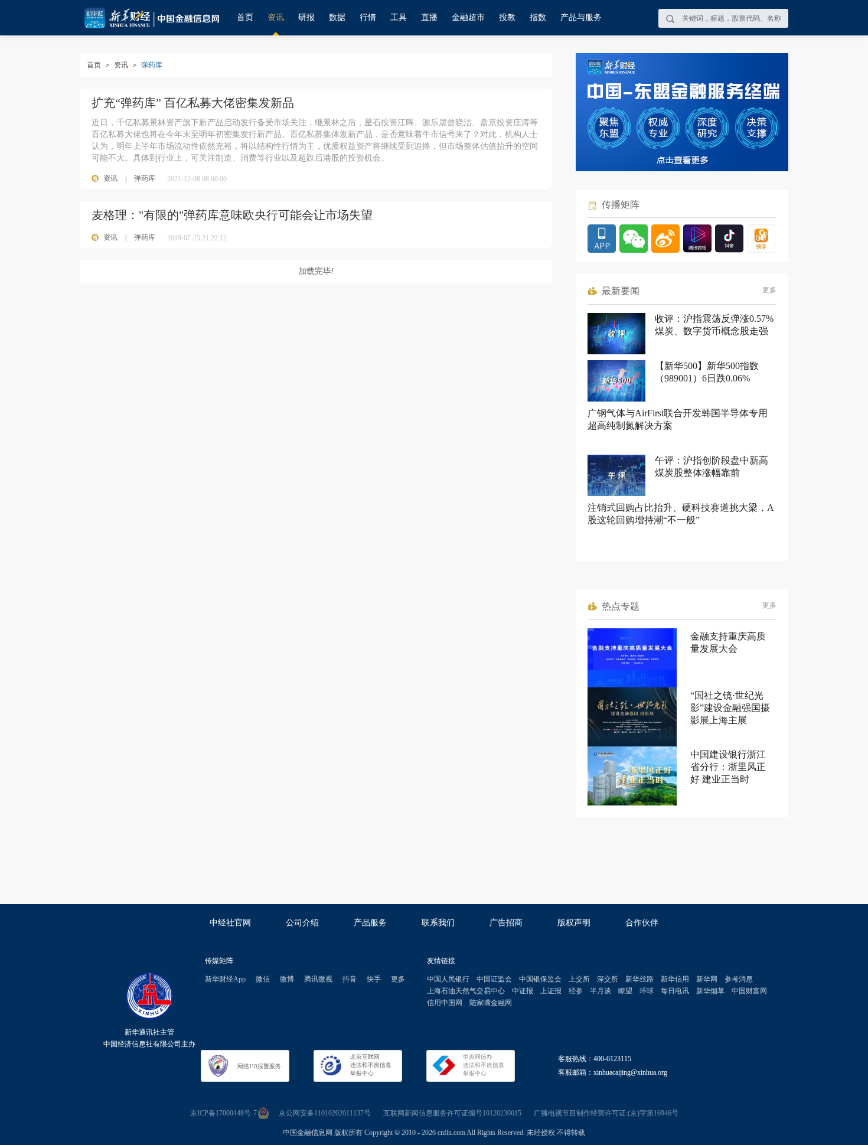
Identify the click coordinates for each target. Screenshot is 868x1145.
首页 (245, 17)
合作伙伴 (641, 922)
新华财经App (225, 979)
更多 (769, 290)
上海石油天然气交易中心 (466, 991)
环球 (646, 991)
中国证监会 (494, 979)
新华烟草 (710, 991)
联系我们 (438, 922)
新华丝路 (639, 979)
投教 (507, 17)
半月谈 (600, 991)
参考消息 (739, 979)
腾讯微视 (318, 979)
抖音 (349, 979)
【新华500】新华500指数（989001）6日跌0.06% (707, 372)
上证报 (551, 991)
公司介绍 (302, 922)
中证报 (522, 991)
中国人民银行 (448, 979)
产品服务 (370, 922)
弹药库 (144, 178)
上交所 (579, 979)
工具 (398, 17)
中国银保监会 (540, 979)
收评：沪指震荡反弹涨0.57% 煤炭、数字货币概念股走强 (714, 325)
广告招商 (506, 922)
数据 (337, 17)
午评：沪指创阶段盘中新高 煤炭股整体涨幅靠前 (711, 466)
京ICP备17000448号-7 (223, 1113)
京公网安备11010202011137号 (325, 1113)
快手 (374, 979)
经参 (576, 991)
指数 (538, 17)
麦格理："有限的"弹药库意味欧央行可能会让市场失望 (232, 214)
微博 (287, 979)
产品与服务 (581, 17)
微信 (263, 979)
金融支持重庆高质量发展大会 (728, 642)
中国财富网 (749, 991)
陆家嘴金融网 (490, 1003)
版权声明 (573, 922)
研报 (306, 17)
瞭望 (625, 991)
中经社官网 (230, 922)
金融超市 (468, 17)
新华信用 (675, 979)
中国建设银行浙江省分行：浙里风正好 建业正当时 (728, 766)
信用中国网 (444, 1003)
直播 (429, 17)
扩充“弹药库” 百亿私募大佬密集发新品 (193, 102)
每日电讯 (675, 991)
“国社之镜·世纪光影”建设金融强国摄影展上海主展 (730, 707)
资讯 (275, 17)
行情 (368, 17)
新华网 (706, 979)
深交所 (607, 979)
